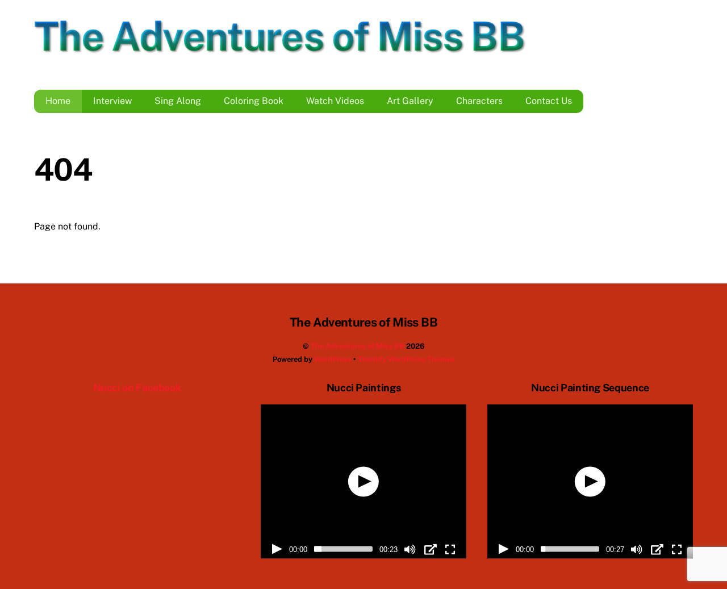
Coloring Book (253, 100)
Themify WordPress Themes (406, 359)
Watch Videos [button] (335, 100)
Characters (479, 100)
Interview (112, 100)
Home (57, 100)
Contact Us (548, 100)
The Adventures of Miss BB (357, 346)
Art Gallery (410, 100)
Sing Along (177, 100)
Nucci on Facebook (137, 388)
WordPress (333, 359)
